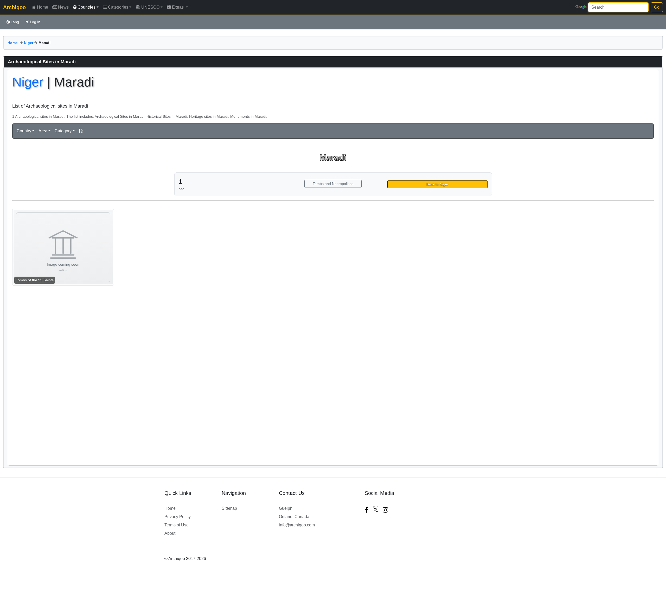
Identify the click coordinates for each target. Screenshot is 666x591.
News (63, 7)
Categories (118, 7)
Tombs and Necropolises (333, 184)
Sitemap (229, 508)
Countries (86, 7)
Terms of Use (176, 525)
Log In (35, 22)
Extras (178, 7)
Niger (28, 43)
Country (24, 131)
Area (43, 131)
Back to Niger (437, 184)
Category (63, 131)
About (169, 533)
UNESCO (150, 7)
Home (42, 7)
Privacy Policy (177, 516)
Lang (15, 22)
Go (656, 7)
